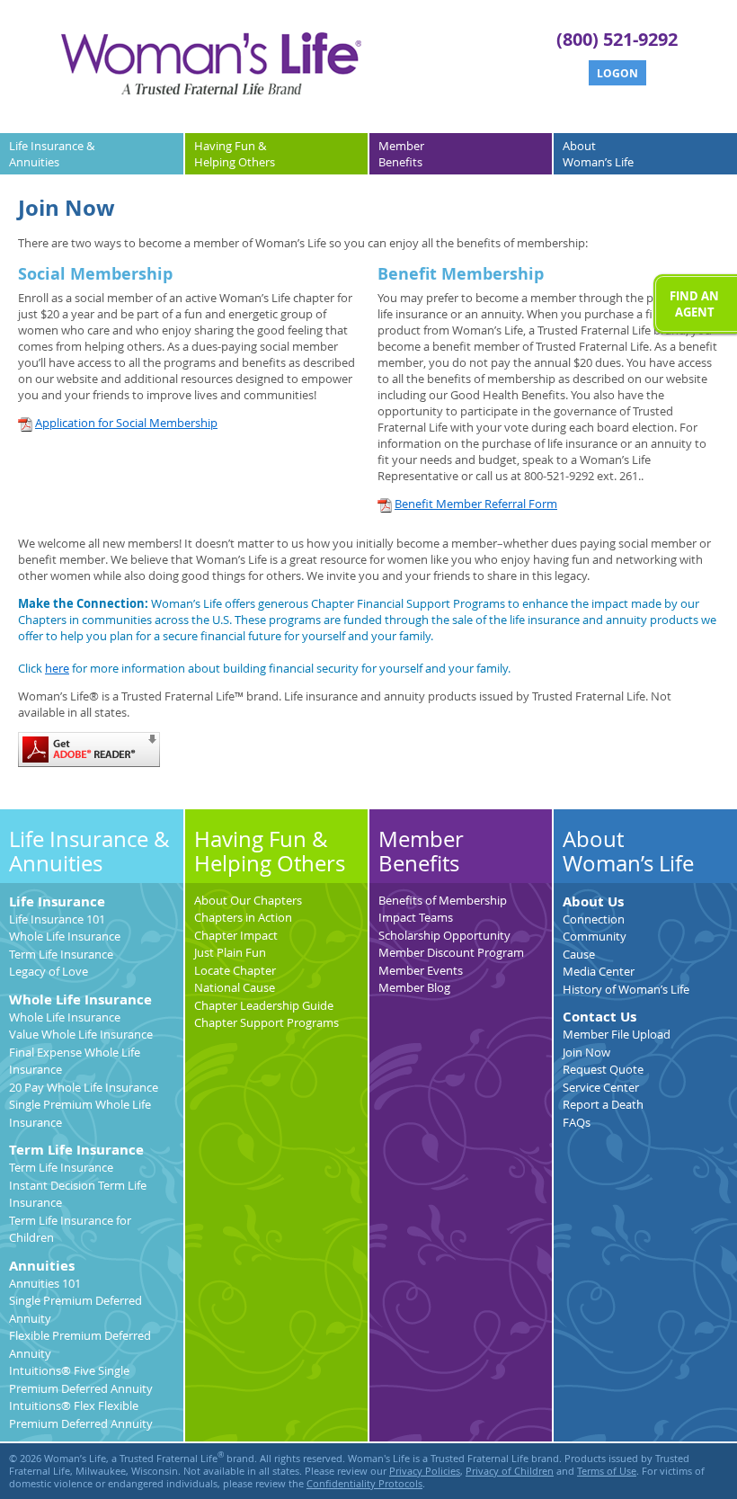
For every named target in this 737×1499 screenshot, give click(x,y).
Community (594, 936)
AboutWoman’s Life (598, 154)
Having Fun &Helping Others (234, 154)
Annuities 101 (45, 1283)
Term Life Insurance (61, 954)
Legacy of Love (48, 971)
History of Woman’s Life (626, 989)
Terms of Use (606, 1471)
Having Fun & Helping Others (269, 852)
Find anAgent (694, 304)
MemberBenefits (401, 154)
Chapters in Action (243, 917)
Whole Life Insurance (64, 936)
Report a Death (603, 1104)
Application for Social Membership (126, 423)
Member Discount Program (451, 952)
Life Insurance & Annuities (89, 852)
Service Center (601, 1087)
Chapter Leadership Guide (263, 1005)
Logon (617, 73)
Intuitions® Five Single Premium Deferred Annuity (81, 1379)
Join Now (586, 1052)
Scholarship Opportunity (444, 935)
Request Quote (603, 1069)
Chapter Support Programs (266, 1022)
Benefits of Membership (442, 900)
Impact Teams (415, 917)
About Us (593, 901)
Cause (579, 954)
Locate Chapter (235, 970)
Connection (594, 919)
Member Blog (414, 987)
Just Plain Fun (230, 952)
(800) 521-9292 (617, 39)
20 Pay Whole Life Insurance (83, 1087)
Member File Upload (616, 1034)
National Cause (234, 987)
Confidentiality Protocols (364, 1483)
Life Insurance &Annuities (51, 154)
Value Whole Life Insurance (81, 1034)
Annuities (42, 1265)
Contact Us (599, 1016)
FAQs (576, 1122)
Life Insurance (57, 901)
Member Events (420, 970)
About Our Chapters (248, 900)
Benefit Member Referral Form (476, 503)
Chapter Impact (236, 935)
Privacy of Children (510, 1471)
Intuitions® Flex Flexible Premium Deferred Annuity (81, 1414)
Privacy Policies (424, 1471)
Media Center (599, 971)
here (57, 668)
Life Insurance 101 (57, 919)
